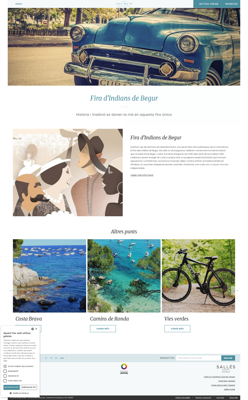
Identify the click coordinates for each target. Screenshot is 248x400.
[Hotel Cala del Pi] (124, 3)
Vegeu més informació (141, 175)
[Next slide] (235, 290)
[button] (20, 393)
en (56, 358)
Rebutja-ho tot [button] (29, 387)
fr (51, 358)
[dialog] (20, 361)
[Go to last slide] (12, 290)
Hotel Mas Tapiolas (226, 381)
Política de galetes (183, 398)
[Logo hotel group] (226, 368)
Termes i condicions (203, 398)
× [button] (36, 329)
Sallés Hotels (229, 389)
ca (62, 358)
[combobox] (32, 329)
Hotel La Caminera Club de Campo (219, 377)
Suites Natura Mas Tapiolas (223, 385)
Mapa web (233, 398)
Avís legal (220, 398)
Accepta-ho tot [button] (12, 387)
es (46, 358)
